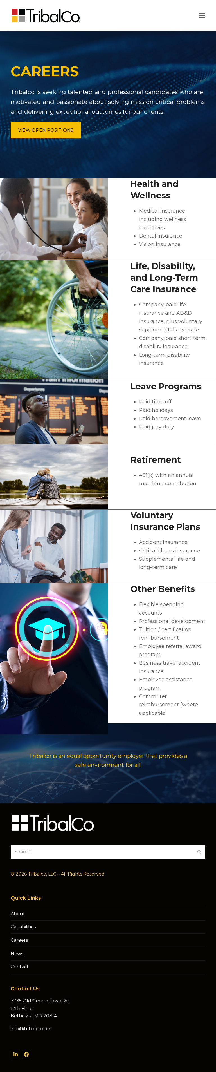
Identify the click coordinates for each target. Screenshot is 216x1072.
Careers (19, 940)
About (18, 913)
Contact (20, 967)
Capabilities (23, 927)
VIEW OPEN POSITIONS (45, 130)
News (17, 953)
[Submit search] (199, 852)
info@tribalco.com (31, 1028)
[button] (202, 15)
